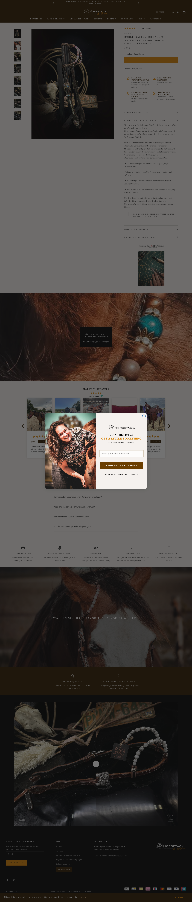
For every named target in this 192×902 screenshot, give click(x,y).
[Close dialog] (144, 415)
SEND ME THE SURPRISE (121, 466)
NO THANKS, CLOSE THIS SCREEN (121, 474)
